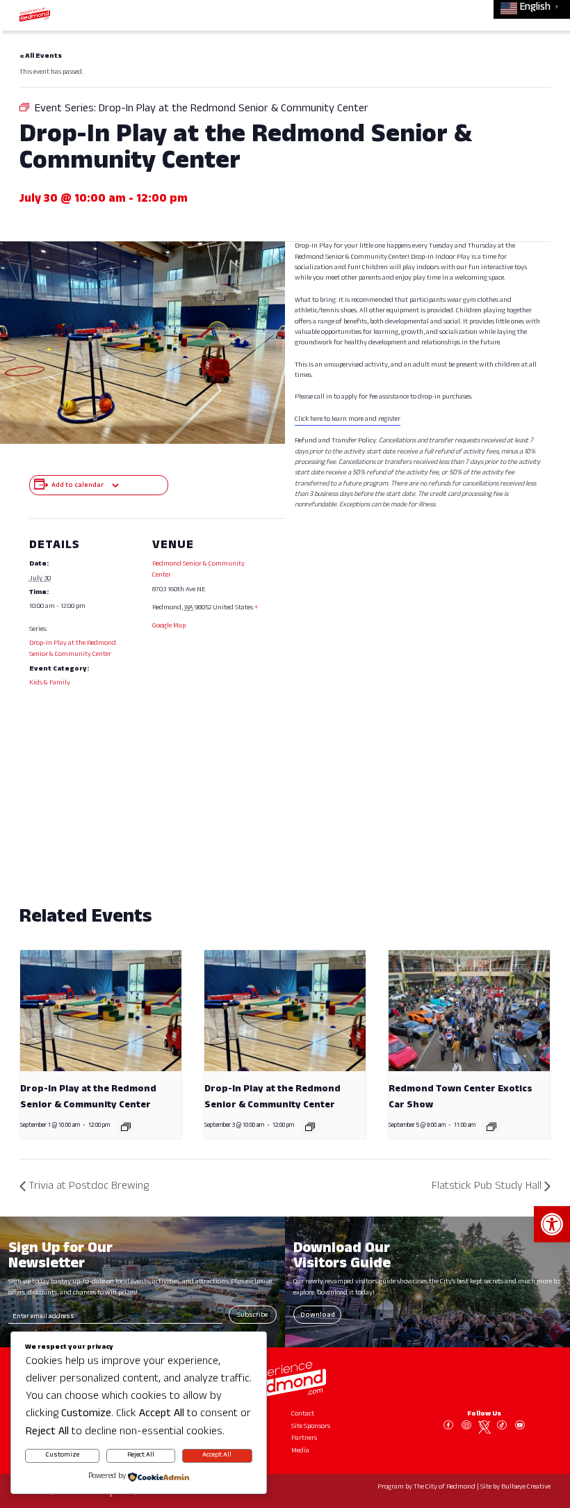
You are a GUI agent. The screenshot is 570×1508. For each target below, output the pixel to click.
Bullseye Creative (526, 1487)
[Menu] (540, 14)
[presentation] (100, 1010)
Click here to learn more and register (347, 420)
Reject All (140, 1455)
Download (317, 1315)
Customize (62, 1455)
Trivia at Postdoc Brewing (88, 1187)
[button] (552, 1224)
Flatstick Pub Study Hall (487, 1187)
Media (300, 1451)
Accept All (216, 1455)
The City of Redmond (444, 1487)
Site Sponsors (310, 1427)
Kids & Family (49, 683)
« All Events (40, 56)
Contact (302, 1414)
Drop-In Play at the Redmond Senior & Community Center (72, 649)
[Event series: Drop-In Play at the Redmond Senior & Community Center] (126, 1127)
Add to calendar (77, 486)
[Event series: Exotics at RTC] (491, 1127)
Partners (304, 1439)
